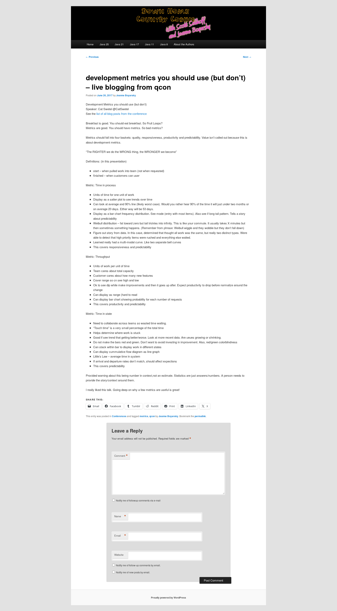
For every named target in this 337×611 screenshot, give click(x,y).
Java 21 (119, 44)
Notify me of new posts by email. (133, 572)
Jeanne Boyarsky (126, 95)
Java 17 (134, 44)
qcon (152, 416)
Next (247, 57)
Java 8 (164, 44)
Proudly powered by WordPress (168, 597)
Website (118, 555)
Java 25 (104, 44)
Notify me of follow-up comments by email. (138, 565)
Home (90, 44)
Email (120, 536)
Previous (92, 57)
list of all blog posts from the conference (121, 113)
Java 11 (149, 44)
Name (120, 516)
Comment (121, 456)
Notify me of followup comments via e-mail (138, 500)
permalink (200, 416)
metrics (144, 416)
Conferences (119, 416)
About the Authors (184, 44)
